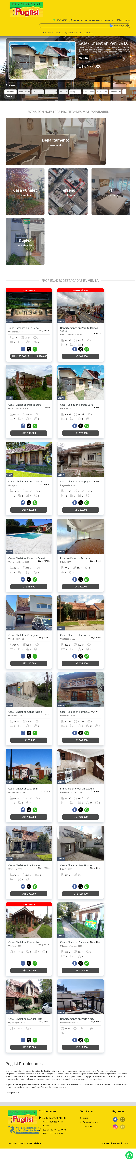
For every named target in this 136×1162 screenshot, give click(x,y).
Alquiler (47, 32)
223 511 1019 (49, 1129)
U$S (81, 356)
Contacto (88, 32)
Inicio (85, 1117)
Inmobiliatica (23, 1143)
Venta (58, 32)
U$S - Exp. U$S (29, 356)
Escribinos (125, 20)
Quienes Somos (73, 32)
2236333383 (61, 20)
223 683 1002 (56, 1133)
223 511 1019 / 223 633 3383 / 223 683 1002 (93, 20)
